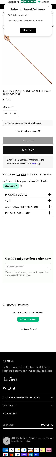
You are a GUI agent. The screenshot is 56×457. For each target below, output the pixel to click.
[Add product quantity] (6, 113)
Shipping (21, 174)
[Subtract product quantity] (15, 113)
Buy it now (27, 150)
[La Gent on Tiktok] (14, 389)
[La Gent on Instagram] (10, 389)
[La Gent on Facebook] (5, 389)
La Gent (24, 438)
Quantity (8, 106)
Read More (46, 370)
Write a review (28, 319)
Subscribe (47, 425)
